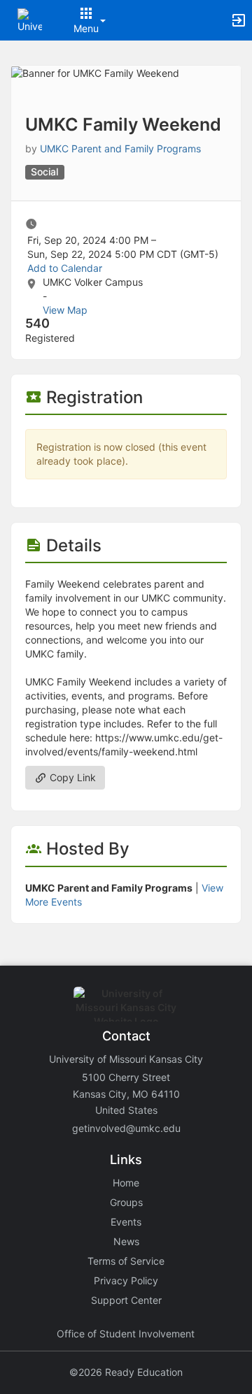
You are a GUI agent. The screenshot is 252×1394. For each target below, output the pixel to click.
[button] (30, 19)
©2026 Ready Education (126, 1372)
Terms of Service (126, 1261)
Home (126, 1183)
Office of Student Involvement (126, 1333)
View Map (65, 310)
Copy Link (71, 777)
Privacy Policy (126, 1280)
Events (126, 1222)
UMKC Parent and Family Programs (120, 148)
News (126, 1241)
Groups (126, 1202)
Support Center (126, 1300)
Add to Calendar (64, 268)
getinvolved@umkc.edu (126, 1128)
